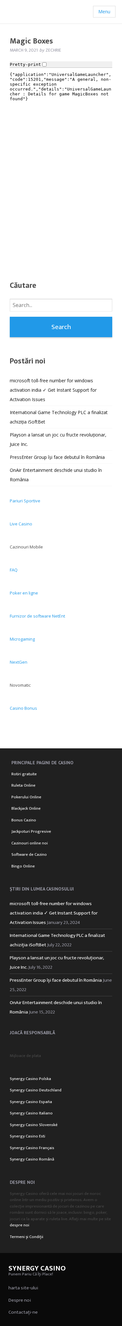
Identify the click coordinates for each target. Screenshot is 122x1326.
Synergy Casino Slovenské (34, 1124)
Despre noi (19, 1300)
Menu (104, 11)
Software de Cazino (29, 854)
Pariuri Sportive (25, 501)
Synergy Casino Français (32, 1147)
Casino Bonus (23, 708)
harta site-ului (23, 1288)
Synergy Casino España (31, 1101)
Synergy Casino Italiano (31, 1113)
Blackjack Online (26, 808)
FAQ (14, 570)
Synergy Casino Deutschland (35, 1090)
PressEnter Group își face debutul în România (57, 457)
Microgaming (22, 639)
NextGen (18, 662)
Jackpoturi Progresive (31, 831)
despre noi (19, 1225)
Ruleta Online (23, 785)
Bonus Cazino (23, 820)
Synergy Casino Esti (27, 1136)
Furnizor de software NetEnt (37, 616)
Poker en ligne (24, 593)
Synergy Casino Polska (30, 1078)
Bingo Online (23, 866)
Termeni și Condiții (26, 1236)
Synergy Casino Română (32, 1159)
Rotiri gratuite (24, 774)
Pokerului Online (26, 797)
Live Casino (21, 524)
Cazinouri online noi (29, 843)
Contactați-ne (23, 1312)
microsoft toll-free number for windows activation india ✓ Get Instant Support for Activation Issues (53, 389)
